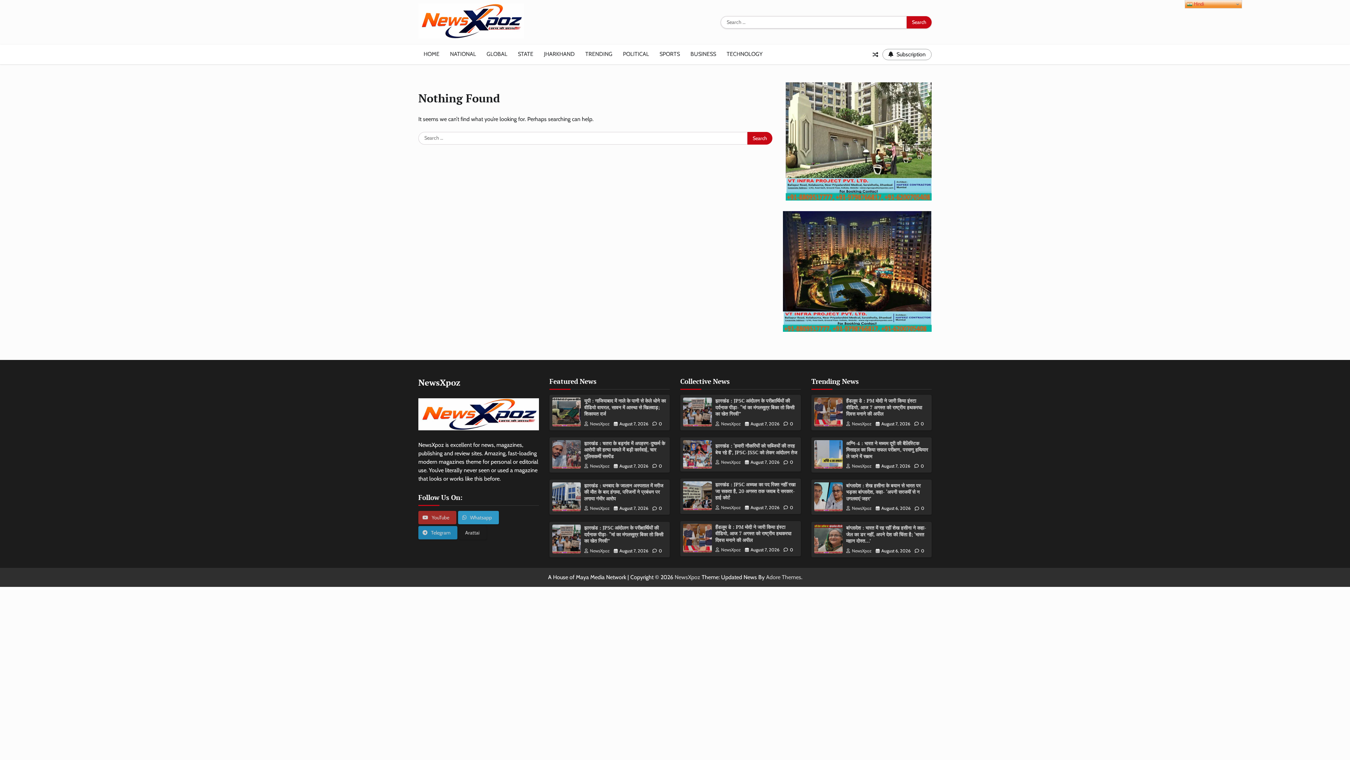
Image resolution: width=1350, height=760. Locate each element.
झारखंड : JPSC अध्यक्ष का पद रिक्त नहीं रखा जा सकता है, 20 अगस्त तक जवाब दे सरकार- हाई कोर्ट (755, 491)
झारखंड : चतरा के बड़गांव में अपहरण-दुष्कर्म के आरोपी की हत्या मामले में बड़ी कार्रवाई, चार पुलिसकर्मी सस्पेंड (624, 450)
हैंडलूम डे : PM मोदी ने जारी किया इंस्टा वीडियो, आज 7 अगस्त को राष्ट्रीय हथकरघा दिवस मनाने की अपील (753, 533)
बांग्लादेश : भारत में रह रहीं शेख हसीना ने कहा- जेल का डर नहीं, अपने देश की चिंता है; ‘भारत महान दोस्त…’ (886, 534)
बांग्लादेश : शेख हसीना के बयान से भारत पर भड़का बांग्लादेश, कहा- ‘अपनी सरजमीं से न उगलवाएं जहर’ (883, 492)
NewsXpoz (600, 423)
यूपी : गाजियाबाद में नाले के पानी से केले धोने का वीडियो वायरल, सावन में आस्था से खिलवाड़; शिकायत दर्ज (625, 407)
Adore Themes (783, 577)
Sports (670, 54)
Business (703, 54)
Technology (745, 54)
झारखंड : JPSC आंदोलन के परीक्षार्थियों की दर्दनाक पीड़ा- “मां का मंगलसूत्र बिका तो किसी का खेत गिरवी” (623, 534)
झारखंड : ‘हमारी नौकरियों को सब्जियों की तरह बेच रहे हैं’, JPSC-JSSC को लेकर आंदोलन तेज (756, 449)
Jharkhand (559, 54)
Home (431, 54)
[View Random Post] (875, 54)
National (463, 54)
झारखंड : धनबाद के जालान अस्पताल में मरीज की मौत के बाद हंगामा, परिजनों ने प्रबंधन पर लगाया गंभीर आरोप (623, 492)
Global (497, 54)
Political (636, 54)
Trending (598, 54)
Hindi (1198, 4)
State (525, 54)
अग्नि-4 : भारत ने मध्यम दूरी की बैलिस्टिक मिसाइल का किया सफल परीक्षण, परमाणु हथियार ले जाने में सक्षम (887, 450)
